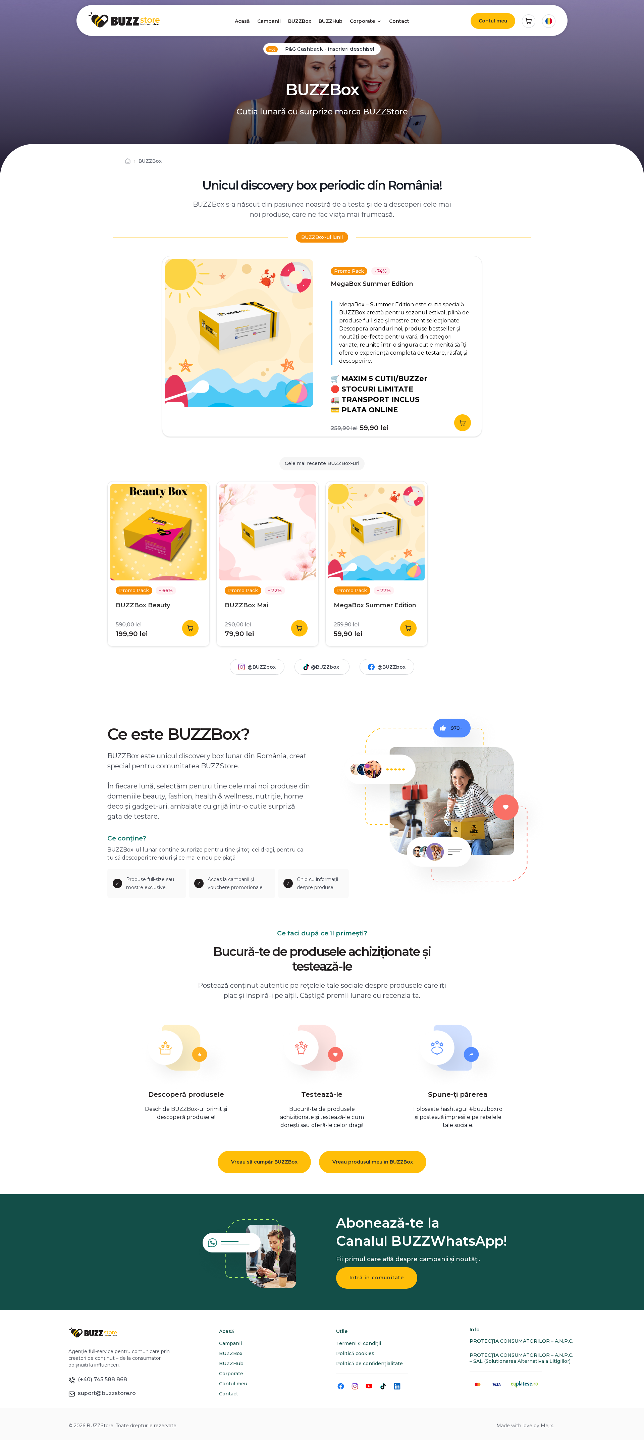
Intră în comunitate (377, 1278)
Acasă (242, 21)
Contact (399, 21)
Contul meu (493, 21)
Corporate (362, 21)
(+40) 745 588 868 (101, 1379)
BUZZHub (330, 21)
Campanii (269, 21)
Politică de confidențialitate (369, 1363)
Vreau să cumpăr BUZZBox (264, 1162)
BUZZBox (299, 21)
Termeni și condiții (358, 1343)
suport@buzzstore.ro (105, 1393)
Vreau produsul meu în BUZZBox (372, 1162)
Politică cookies (355, 1353)
